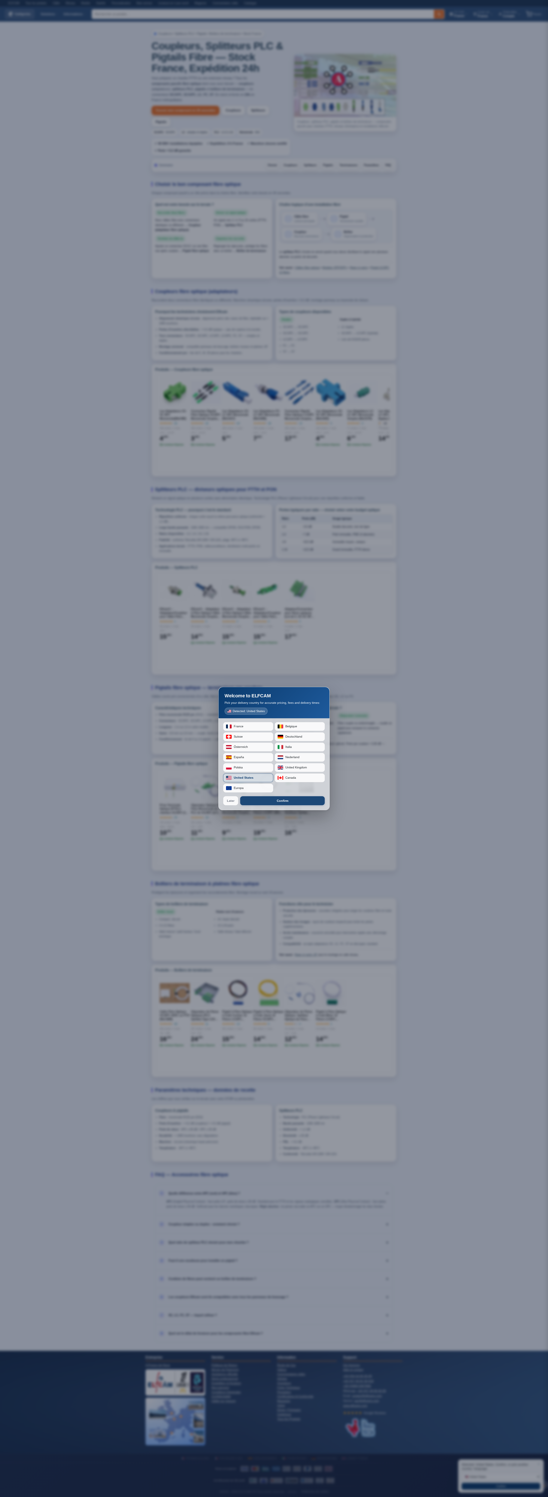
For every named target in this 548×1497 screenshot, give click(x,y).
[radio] (248, 726)
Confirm (282, 800)
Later (230, 800)
